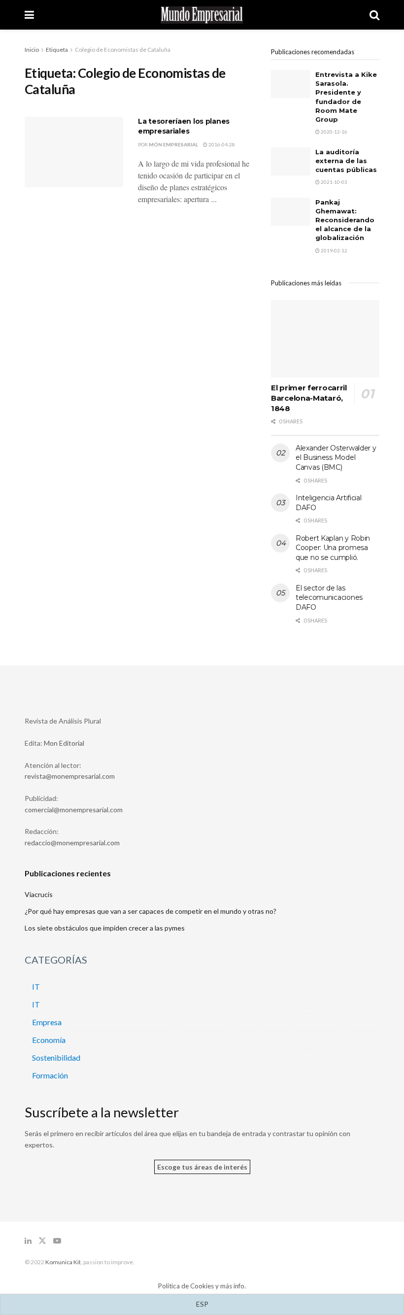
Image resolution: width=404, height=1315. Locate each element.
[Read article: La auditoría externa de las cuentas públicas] (290, 161)
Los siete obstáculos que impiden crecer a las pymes (105, 928)
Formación (50, 1075)
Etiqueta (57, 49)
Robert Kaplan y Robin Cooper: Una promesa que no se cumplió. (333, 548)
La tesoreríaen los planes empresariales (184, 126)
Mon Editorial (64, 743)
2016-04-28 (221, 144)
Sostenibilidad (56, 1057)
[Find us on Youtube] (57, 1240)
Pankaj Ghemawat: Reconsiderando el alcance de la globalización (344, 220)
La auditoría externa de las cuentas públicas (346, 160)
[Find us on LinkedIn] (28, 1240)
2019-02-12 (333, 250)
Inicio (32, 49)
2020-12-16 (333, 132)
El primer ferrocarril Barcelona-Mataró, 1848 (309, 398)
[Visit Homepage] (202, 15)
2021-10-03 (333, 182)
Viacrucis (39, 894)
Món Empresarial (173, 144)
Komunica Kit (63, 1262)
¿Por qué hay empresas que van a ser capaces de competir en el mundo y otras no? (150, 911)
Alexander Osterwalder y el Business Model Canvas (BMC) (336, 458)
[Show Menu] (29, 15)
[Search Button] (374, 15)
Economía (49, 1039)
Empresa (47, 1022)
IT (36, 986)
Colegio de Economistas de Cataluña (122, 49)
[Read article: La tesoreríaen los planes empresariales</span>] (74, 152)
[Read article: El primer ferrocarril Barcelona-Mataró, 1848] (325, 339)
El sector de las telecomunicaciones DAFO (329, 598)
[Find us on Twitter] (42, 1240)
